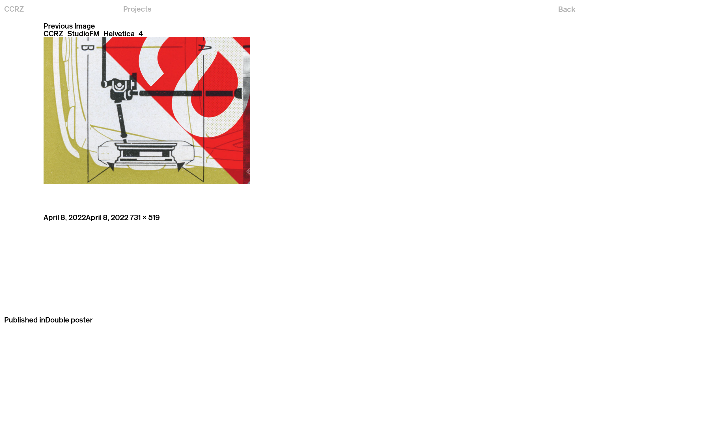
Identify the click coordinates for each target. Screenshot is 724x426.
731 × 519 (145, 217)
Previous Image (69, 26)
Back (567, 9)
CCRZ (14, 9)
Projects (137, 9)
